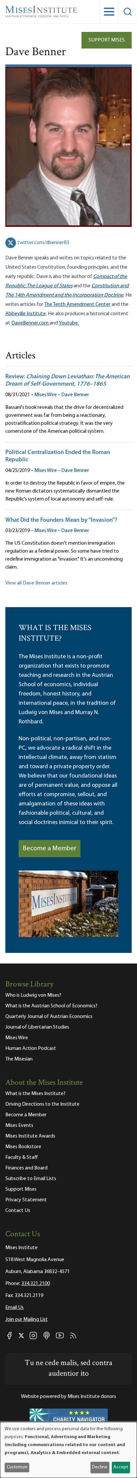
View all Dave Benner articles (36, 583)
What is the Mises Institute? (35, 1093)
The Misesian (19, 1059)
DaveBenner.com (30, 323)
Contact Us (17, 1210)
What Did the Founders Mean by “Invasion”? (61, 520)
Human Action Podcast (30, 1048)
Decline (99, 1467)
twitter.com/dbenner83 (43, 242)
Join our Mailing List (26, 1319)
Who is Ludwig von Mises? (33, 995)
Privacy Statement (26, 1200)
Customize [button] (17, 1467)
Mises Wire (45, 395)
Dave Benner (75, 395)
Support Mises (106, 40)
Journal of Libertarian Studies (37, 1027)
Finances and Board (26, 1168)
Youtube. (69, 323)
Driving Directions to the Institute (42, 1104)
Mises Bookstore (23, 1147)
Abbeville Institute (25, 314)
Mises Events (19, 1125)
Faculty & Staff (21, 1157)
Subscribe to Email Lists (30, 1178)
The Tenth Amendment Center (77, 304)
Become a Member (49, 848)
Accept (120, 1467)
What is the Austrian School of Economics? (51, 1006)
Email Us (14, 1307)
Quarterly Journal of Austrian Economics (48, 1016)
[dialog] (68, 1450)
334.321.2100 (35, 1283)
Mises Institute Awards (30, 1136)
